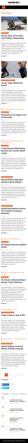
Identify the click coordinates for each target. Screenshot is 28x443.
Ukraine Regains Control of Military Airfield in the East (12, 347)
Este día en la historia (7, 312)
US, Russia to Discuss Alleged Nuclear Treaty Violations (13, 281)
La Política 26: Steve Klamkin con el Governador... (16, 419)
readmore (4, 56)
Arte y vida (12, 398)
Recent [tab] (6, 394)
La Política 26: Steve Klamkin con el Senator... (17, 409)
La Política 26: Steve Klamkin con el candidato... (18, 400)
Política (12, 80)
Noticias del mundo (7, 176)
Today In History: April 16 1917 (13, 315)
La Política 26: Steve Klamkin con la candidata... (18, 429)
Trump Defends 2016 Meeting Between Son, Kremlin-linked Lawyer (13, 150)
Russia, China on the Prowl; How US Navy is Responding (12, 37)
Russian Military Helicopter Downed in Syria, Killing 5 (12, 180)
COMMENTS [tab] (23, 394)
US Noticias (5, 33)
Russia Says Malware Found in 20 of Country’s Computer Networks (13, 210)
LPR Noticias (5, 80)
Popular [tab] (14, 394)
